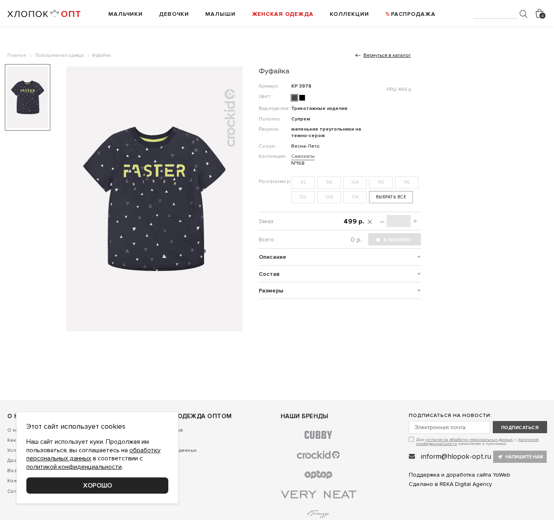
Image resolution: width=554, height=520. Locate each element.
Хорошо (97, 485)
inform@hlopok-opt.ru (456, 456)
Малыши (220, 14)
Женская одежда (283, 14)
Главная (16, 55)
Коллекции (349, 14)
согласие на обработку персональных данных (469, 439)
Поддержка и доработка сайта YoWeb (459, 474)
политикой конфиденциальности (74, 467)
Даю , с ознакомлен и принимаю (477, 441)
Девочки (174, 14)
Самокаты (303, 156)
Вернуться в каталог (387, 55)
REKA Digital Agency (466, 484)
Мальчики (125, 14)
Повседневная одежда (59, 55)
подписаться (520, 427)
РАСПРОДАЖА (413, 14)
